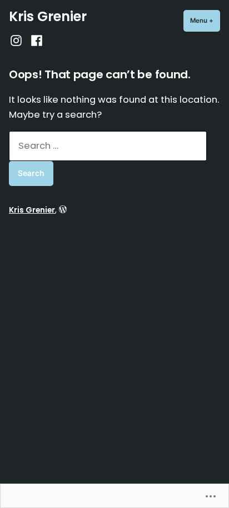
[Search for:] (108, 145)
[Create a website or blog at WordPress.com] (63, 209)
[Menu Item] (17, 40)
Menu (205, 20)
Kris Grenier (48, 16)
